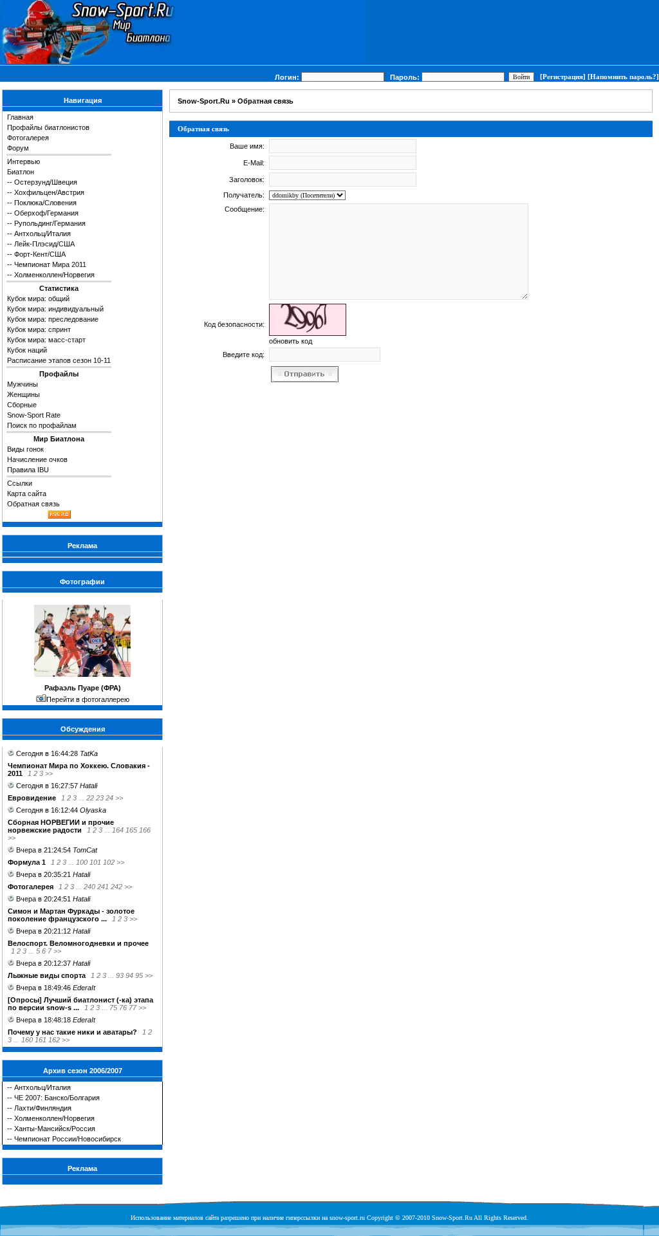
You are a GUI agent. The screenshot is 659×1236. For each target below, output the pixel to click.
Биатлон (20, 172)
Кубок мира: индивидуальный (55, 309)
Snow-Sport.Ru (204, 101)
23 (100, 798)
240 (89, 886)
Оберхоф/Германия (46, 213)
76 (123, 1007)
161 (40, 1040)
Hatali (88, 785)
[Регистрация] (563, 76)
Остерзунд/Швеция (45, 182)
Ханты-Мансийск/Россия (54, 1128)
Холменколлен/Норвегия (54, 275)
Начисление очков (37, 459)
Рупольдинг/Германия (50, 223)
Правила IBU (28, 470)
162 (54, 1040)
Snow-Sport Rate (33, 415)
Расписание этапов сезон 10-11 (59, 360)
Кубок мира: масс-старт (46, 340)
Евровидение (32, 798)
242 (116, 886)
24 (109, 798)
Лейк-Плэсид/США (44, 244)
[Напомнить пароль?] (623, 76)
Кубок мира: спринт (39, 329)
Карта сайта (26, 493)
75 (113, 1007)
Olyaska (93, 810)
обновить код (290, 341)
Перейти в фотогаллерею (87, 699)
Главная (20, 117)
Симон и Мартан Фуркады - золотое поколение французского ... (71, 915)
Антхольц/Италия (42, 233)
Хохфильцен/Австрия (49, 192)
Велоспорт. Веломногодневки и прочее (78, 943)
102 (109, 862)
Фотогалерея (28, 138)
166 (145, 830)
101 (95, 862)
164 (118, 830)
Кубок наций (27, 350)
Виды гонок (25, 449)
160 (27, 1040)
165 (131, 830)
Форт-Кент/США (40, 254)
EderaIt (84, 988)
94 (129, 975)
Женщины (23, 394)
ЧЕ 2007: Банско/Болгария (57, 1098)
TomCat (85, 850)
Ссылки (19, 483)
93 (120, 975)
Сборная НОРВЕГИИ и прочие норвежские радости (61, 826)
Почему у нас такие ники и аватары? (72, 1032)
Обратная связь (33, 504)
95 (139, 975)
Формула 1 (27, 862)
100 (82, 862)
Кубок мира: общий (38, 298)
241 (103, 886)
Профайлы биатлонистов (48, 127)
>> (49, 773)
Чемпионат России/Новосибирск (67, 1139)
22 (90, 798)
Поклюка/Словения (45, 203)
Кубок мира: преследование (52, 319)
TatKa (89, 753)
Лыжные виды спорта (47, 975)
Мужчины (22, 384)
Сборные (22, 405)
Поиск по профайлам (42, 425)
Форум (18, 148)
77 (132, 1007)
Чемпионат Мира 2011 (50, 264)
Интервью (23, 161)
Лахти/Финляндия (42, 1108)
